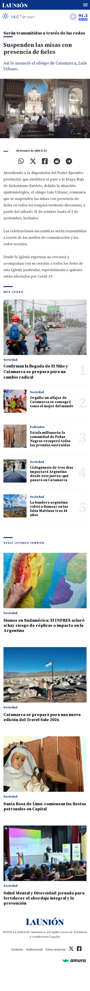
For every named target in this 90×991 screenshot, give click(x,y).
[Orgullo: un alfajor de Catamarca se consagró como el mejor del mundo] (15, 401)
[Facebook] (45, 161)
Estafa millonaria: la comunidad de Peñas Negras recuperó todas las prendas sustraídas (50, 439)
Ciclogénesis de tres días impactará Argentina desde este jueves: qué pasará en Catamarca (51, 473)
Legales (54, 937)
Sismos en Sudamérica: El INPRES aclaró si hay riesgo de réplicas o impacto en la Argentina (43, 625)
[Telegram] (69, 161)
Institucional (34, 949)
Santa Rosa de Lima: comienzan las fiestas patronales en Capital (44, 806)
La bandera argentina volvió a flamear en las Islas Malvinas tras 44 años (49, 508)
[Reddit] (57, 161)
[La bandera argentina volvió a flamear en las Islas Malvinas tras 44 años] (15, 505)
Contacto (17, 949)
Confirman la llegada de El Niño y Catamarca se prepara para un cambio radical (35, 372)
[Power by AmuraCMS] (74, 960)
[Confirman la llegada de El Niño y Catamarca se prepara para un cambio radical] (45, 327)
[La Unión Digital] (15, 4)
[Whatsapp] (21, 161)
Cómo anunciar (55, 949)
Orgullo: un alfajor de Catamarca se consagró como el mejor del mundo (51, 402)
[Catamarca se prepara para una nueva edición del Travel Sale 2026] (45, 675)
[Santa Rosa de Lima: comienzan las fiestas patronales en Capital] (45, 764)
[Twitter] (33, 161)
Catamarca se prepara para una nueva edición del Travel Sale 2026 (42, 717)
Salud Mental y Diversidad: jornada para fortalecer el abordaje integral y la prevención (43, 898)
